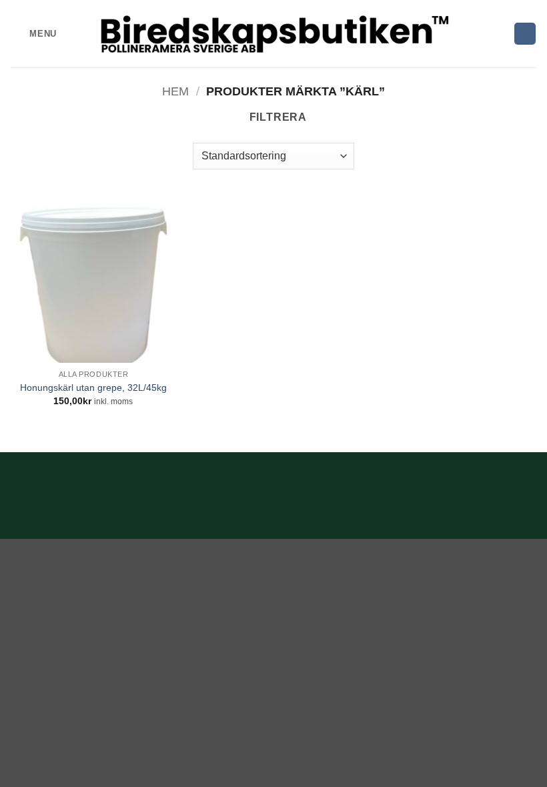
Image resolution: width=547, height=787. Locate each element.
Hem (175, 91)
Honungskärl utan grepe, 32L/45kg (93, 387)
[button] (33, 33)
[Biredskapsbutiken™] (274, 33)
